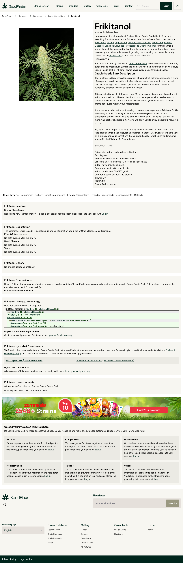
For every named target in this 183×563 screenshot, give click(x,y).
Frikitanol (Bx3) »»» (15, 309)
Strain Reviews (143, 42)
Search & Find (54, 530)
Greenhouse (86, 538)
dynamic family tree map (60, 335)
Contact (129, 5)
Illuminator (118, 534)
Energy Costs (120, 530)
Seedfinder (7, 16)
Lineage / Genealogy (105, 45)
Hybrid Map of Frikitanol (16, 367)
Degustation (121, 42)
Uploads (138, 194)
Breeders (73, 5)
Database (22, 16)
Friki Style (29, 309)
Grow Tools (102, 5)
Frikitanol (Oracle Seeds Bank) (119, 360)
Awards (131, 42)
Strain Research (54, 538)
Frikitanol (75, 16)
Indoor (84, 530)
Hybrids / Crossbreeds (127, 45)
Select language (9, 524)
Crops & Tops (87, 542)
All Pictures (86, 547)
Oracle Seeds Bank (56, 16)
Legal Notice (26, 559)
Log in (105, 213)
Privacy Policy (9, 559)
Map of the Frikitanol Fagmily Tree (21, 331)
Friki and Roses (47, 309)
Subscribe (172, 503)
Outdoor (84, 534)
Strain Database (55, 534)
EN (177, 5)
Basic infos (100, 42)
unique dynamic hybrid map (76, 371)
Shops (59, 5)
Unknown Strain (19, 320)
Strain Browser (41, 5)
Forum (116, 5)
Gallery (87, 5)
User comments (148, 45)
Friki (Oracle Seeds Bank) (89, 360)
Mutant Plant (34, 315)
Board (150, 530)
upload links (115, 55)
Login (166, 5)
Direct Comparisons (162, 42)
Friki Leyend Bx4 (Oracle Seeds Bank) (24, 360)
